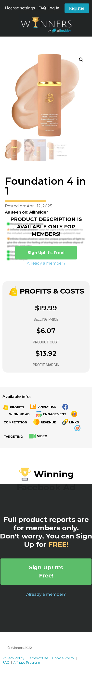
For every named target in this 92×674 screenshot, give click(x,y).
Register (76, 8)
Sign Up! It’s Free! (46, 252)
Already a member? (46, 263)
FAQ (42, 7)
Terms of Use (38, 658)
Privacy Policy (13, 658)
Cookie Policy (63, 658)
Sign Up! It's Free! (46, 571)
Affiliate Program (26, 662)
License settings (20, 7)
